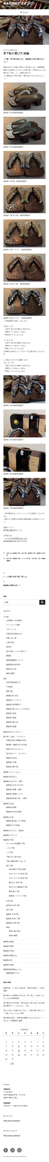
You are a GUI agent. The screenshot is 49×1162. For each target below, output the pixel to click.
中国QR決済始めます (14, 634)
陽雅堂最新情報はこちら (12, 969)
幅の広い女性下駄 (16, 882)
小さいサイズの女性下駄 (18, 878)
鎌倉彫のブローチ (10, 835)
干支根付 (9, 687)
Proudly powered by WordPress (14, 1156)
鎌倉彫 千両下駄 (12, 914)
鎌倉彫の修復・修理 (14, 789)
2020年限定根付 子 (13, 682)
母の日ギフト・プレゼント (16, 753)
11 (19, 1046)
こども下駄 (10, 848)
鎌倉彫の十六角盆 (13, 825)
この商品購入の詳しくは (12, 321)
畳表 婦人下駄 (14, 891)
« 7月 (12, 1063)
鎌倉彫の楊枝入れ (10, 955)
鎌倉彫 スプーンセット (12, 772)
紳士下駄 (24, 553)
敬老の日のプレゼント (14, 749)
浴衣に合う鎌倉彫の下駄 (13, 553)
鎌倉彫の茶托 (11, 713)
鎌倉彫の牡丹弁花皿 (14, 812)
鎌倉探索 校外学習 (13, 664)
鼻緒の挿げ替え (15, 931)
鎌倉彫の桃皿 (11, 807)
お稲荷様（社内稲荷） (14, 620)
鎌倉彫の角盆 (11, 718)
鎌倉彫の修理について (14, 794)
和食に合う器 (11, 638)
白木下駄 (9, 901)
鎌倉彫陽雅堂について (14, 660)
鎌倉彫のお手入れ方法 (14, 785)
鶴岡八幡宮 (10, 673)
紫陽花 (8, 656)
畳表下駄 (9, 691)
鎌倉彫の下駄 (31, 553)
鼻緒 (8, 927)
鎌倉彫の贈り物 (12, 767)
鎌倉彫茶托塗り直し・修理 (16, 798)
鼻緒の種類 (13, 935)
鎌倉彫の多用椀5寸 (13, 704)
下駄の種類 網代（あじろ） (16, 861)
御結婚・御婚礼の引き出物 (16, 745)
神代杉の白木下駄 (13, 905)
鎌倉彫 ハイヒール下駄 (17, 896)
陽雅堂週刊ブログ (13, 973)
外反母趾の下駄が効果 (17, 869)
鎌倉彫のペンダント (14, 700)
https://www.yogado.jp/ (11, 1120)
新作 (5, 679)
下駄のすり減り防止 (14, 857)
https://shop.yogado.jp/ (11, 1135)
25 (19, 1055)
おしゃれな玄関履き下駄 (15, 843)
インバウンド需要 (13, 625)
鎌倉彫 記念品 (11, 758)
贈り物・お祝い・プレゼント (14, 737)
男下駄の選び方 (9, 530)
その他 (6, 617)
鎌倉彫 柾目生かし (10, 777)
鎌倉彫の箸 (7, 960)
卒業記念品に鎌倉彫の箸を (16, 740)
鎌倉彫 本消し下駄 (13, 919)
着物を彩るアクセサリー (12, 732)
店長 (16, 50)
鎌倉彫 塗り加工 (12, 696)
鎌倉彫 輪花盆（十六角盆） (16, 821)
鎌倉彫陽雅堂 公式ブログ (19, 3)
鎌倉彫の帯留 (8, 946)
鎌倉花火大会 (11, 669)
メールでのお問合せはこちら (16, 538)
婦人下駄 (9, 866)
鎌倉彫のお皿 (8, 804)
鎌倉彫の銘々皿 (12, 722)
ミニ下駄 (9, 852)
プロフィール (11, 629)
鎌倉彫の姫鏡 (8, 942)
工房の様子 (10, 642)
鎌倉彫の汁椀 (11, 762)
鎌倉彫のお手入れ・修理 (12, 781)
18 (19, 1050)
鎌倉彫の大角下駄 (13, 923)
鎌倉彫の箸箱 (8, 965)
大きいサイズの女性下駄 (18, 874)
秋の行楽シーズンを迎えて (16, 651)
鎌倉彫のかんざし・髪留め (13, 830)
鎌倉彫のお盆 (8, 817)
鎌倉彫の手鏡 (8, 951)
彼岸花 (8, 647)
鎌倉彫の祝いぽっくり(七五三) (18, 709)
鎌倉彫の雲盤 (11, 726)
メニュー (26, 12)
